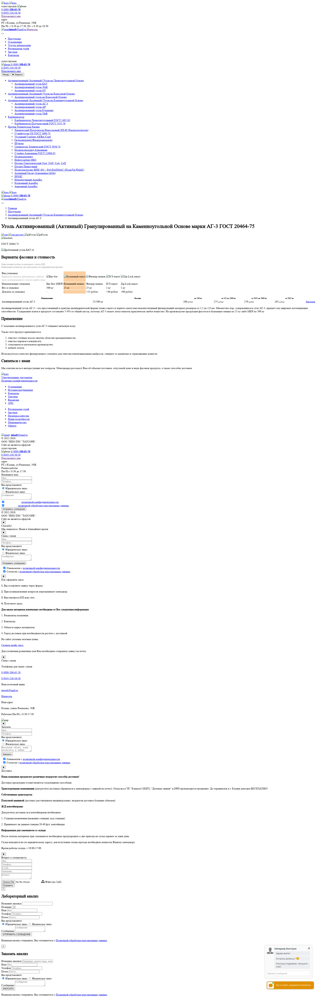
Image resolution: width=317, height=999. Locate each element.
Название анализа (11, 903)
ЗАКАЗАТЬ (8, 988)
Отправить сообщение (14, 509)
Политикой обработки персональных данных (81, 940)
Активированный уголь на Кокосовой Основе (41, 97)
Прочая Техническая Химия (23, 126)
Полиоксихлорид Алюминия (31, 150)
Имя (3, 910)
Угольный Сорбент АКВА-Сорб (33, 136)
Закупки (12, 51)
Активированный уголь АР (30, 107)
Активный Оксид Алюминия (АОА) (35, 173)
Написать (32, 29)
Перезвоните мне (11, 16)
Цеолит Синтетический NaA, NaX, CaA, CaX (40, 163)
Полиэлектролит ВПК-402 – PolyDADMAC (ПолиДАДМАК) (49, 169)
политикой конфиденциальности (40, 502)
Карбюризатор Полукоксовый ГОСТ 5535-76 (40, 123)
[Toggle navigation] (2, 33)
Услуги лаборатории (19, 45)
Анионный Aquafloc (26, 186)
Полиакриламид (24, 156)
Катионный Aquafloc (26, 183)
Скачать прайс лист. (12, 645)
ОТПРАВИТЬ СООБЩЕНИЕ (17, 934)
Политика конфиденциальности (19, 380)
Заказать (310, 301)
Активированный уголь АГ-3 (31, 103)
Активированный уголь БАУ (31, 83)
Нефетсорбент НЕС (26, 159)
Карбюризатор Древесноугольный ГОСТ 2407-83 (42, 120)
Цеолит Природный (26, 166)
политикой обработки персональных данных (43, 505)
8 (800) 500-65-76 (10, 672)
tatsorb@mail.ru (9, 690)
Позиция (6, 907)
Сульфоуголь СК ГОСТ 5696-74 (32, 133)
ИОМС (19, 176)
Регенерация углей (18, 48)
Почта (4, 917)
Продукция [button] (14, 38)
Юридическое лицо (16, 924)
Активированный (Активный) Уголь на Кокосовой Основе (41, 93)
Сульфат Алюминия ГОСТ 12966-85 (35, 153)
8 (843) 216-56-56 (10, 12)
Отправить (8, 885)
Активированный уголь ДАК (31, 87)
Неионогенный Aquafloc (28, 179)
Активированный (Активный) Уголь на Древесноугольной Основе (46, 80)
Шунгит (19, 143)
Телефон (6, 913)
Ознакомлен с (32, 502)
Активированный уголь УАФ (31, 113)
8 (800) (20, 451)
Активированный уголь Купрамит (34, 110)
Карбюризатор (16, 116)
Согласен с (37, 505)
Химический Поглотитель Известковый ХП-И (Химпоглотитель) (51, 130)
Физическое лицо (41, 924)
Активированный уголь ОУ (30, 90)
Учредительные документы (16, 377)
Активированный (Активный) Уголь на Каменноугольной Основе (45, 100)
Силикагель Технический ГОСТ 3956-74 (37, 146)
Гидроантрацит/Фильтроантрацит (34, 140)
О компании (15, 41)
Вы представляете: (11, 484)
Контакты (13, 55)
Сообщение (7, 931)
